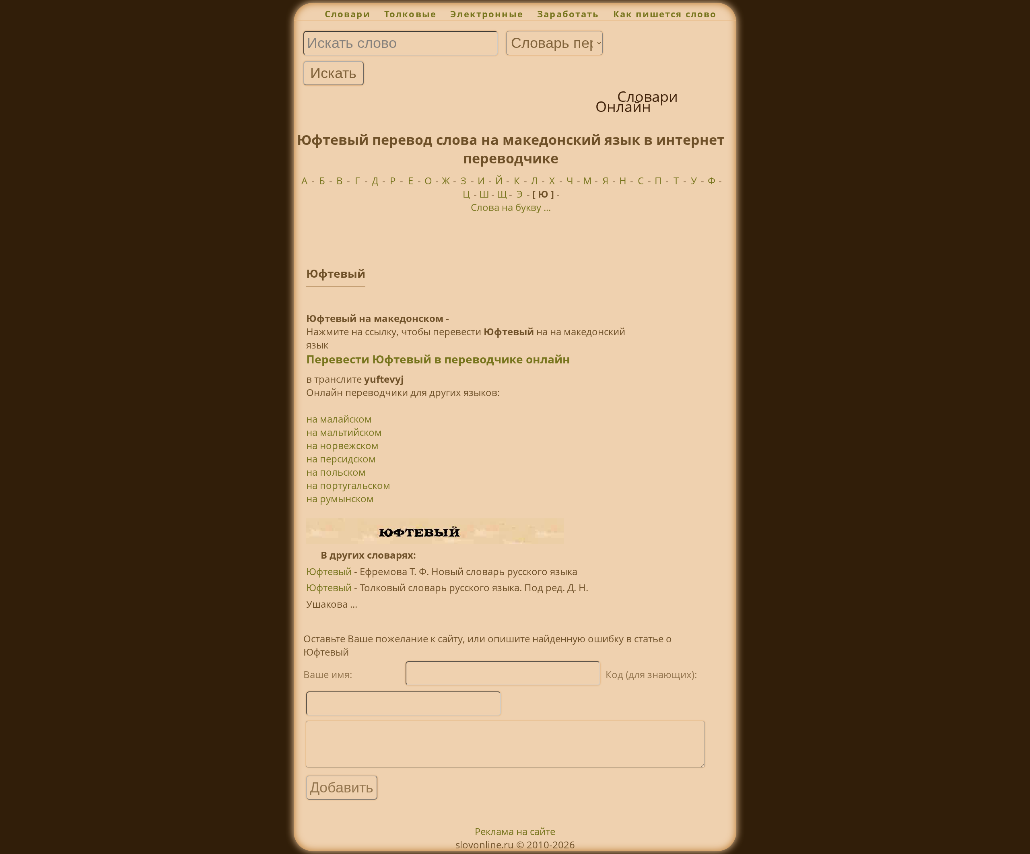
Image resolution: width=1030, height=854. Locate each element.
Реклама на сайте (515, 831)
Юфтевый (329, 571)
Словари (348, 14)
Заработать (568, 14)
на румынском (340, 498)
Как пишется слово (665, 14)
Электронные (486, 14)
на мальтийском (344, 432)
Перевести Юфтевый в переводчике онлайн (438, 359)
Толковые (410, 14)
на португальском (348, 485)
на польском (336, 472)
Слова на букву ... (511, 207)
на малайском (339, 418)
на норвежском (342, 445)
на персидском (341, 458)
